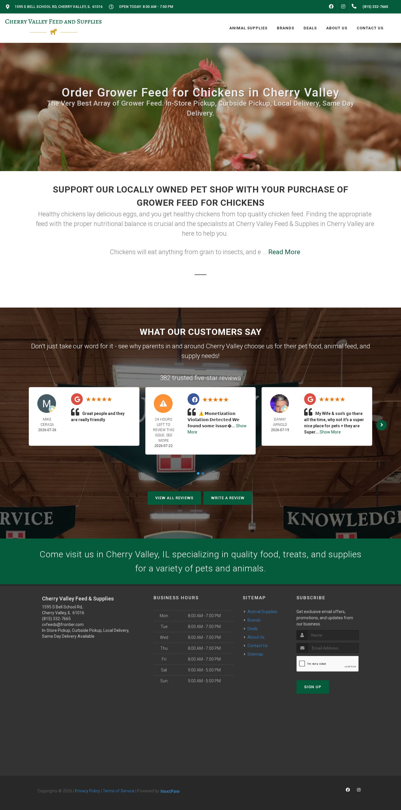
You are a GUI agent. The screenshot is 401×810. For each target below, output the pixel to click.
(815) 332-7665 (56, 618)
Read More (284, 252)
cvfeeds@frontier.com (63, 624)
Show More (330, 432)
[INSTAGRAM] (343, 7)
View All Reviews (174, 498)
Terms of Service (118, 791)
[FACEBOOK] (331, 7)
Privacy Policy (87, 791)
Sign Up (312, 687)
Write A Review (228, 498)
